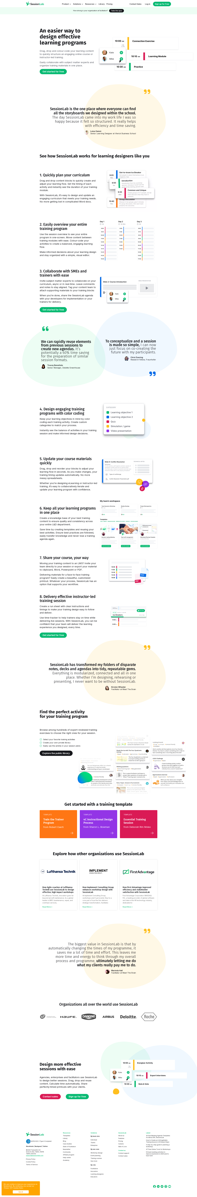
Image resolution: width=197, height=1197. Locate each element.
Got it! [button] (21, 1192)
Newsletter (66, 1149)
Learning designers (97, 1174)
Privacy (6, 1188)
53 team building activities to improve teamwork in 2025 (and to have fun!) (157, 1154)
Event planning (95, 1155)
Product (65, 4)
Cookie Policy (18, 1188)
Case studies (67, 1144)
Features (121, 1138)
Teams (93, 1142)
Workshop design (96, 1153)
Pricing (120, 1141)
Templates (66, 1135)
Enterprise (94, 1145)
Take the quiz (116, 11)
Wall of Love (122, 1146)
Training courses (96, 1158)
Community (67, 1152)
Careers (121, 1144)
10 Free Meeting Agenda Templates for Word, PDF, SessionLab (158, 1136)
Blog (64, 1141)
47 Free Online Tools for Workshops (158, 1149)
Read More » (47, 907)
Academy (66, 1160)
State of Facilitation (69, 1146)
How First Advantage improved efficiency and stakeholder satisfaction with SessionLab (137, 889)
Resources (90, 4)
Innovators (94, 1171)
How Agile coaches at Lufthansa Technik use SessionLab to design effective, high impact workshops (58, 889)
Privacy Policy (30, 1159)
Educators (94, 1177)
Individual (94, 1140)
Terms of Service (32, 1164)
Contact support (123, 1153)
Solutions (77, 4)
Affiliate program (68, 1155)
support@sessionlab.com (34, 1155)
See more (94, 1161)
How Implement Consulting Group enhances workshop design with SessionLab (98, 889)
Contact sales (123, 1156)
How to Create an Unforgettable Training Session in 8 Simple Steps (157, 1141)
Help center (67, 1157)
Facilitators (94, 1168)
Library (65, 1138)
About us (121, 1135)
